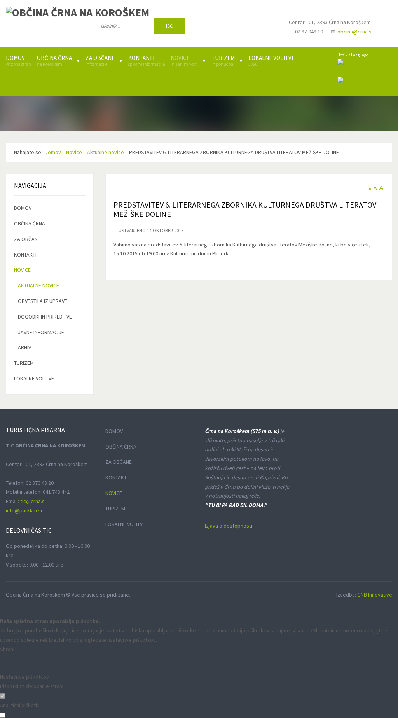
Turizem (24, 362)
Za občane (27, 239)
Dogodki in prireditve (45, 316)
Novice (22, 269)
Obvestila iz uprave (42, 300)
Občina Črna (29, 223)
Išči (170, 26)
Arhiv (24, 347)
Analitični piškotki (20, 705)
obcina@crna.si (355, 31)
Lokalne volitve (34, 378)
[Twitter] (238, 27)
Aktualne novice (38, 285)
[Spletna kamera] (262, 29)
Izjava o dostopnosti (228, 525)
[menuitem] (18, 61)
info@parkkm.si (24, 510)
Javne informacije (41, 332)
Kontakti (25, 254)
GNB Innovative (374, 594)
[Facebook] (213, 27)
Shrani (7, 649)
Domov (22, 207)
